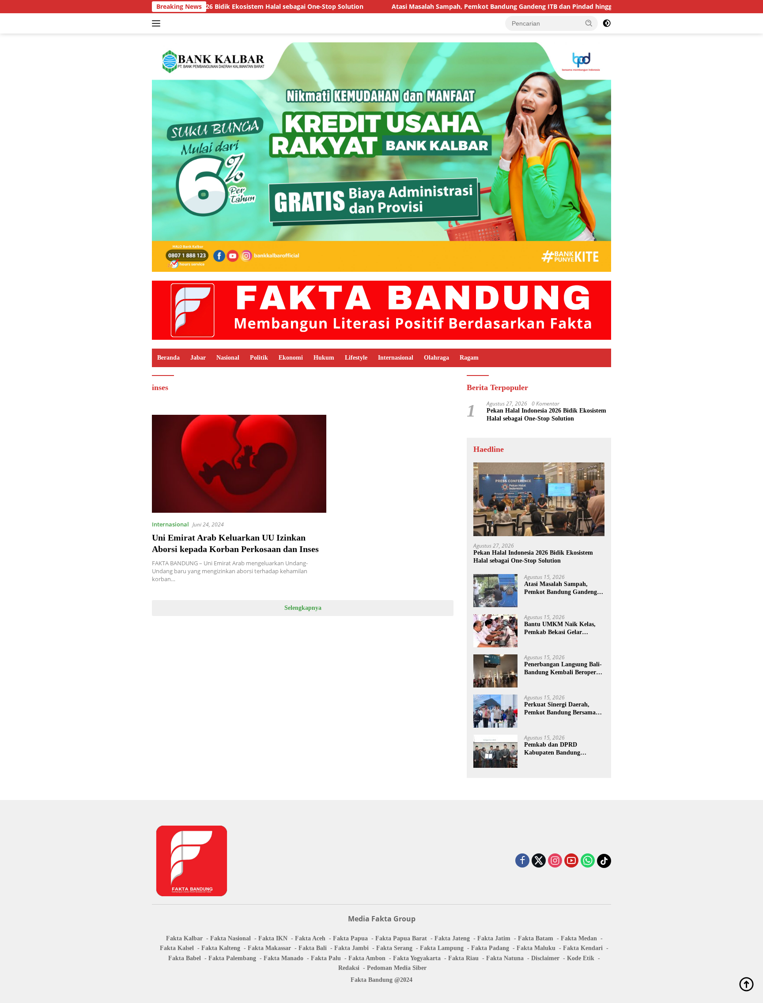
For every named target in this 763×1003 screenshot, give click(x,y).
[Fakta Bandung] (381, 309)
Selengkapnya (302, 608)
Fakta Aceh (310, 938)
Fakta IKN (272, 938)
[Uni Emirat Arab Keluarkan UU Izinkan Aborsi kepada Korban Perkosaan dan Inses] (239, 464)
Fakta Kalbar (184, 938)
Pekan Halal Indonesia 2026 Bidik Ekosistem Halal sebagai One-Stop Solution (546, 414)
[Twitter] (539, 861)
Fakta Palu (326, 958)
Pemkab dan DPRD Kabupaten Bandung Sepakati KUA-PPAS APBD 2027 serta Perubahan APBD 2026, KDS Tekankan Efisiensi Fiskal (562, 749)
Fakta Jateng (452, 938)
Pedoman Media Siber (397, 968)
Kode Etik (580, 958)
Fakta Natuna (505, 958)
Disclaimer (545, 958)
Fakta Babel (184, 958)
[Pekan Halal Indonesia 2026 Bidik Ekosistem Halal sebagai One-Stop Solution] (538, 499)
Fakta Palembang (232, 958)
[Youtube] (571, 861)
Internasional (395, 357)
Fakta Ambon (366, 958)
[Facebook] (522, 861)
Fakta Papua (350, 938)
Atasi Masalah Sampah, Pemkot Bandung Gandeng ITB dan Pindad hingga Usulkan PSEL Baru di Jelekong (493, 7)
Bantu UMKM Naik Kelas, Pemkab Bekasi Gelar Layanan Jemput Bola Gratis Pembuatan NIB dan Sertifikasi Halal (563, 628)
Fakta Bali (312, 948)
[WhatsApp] (588, 861)
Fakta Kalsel (177, 948)
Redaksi (348, 968)
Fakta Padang (490, 948)
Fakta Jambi (351, 948)
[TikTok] (604, 861)
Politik (259, 357)
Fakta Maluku (536, 948)
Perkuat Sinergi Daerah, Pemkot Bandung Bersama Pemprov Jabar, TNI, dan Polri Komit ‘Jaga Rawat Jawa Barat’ (560, 709)
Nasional (227, 357)
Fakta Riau (463, 958)
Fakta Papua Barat (401, 938)
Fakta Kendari (583, 948)
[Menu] (158, 23)
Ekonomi (291, 357)
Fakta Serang (394, 948)
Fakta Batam (535, 938)
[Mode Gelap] (606, 23)
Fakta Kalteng (220, 948)
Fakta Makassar (269, 948)
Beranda (168, 357)
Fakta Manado (283, 958)
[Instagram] (555, 861)
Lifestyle (356, 357)
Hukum (324, 357)
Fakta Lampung (442, 948)
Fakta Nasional (230, 938)
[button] (589, 23)
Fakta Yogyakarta (417, 958)
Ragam (469, 357)
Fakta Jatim (493, 938)
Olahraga (436, 357)
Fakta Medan (579, 938)
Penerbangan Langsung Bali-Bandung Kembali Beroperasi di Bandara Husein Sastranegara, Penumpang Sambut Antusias (563, 668)
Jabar (198, 357)
